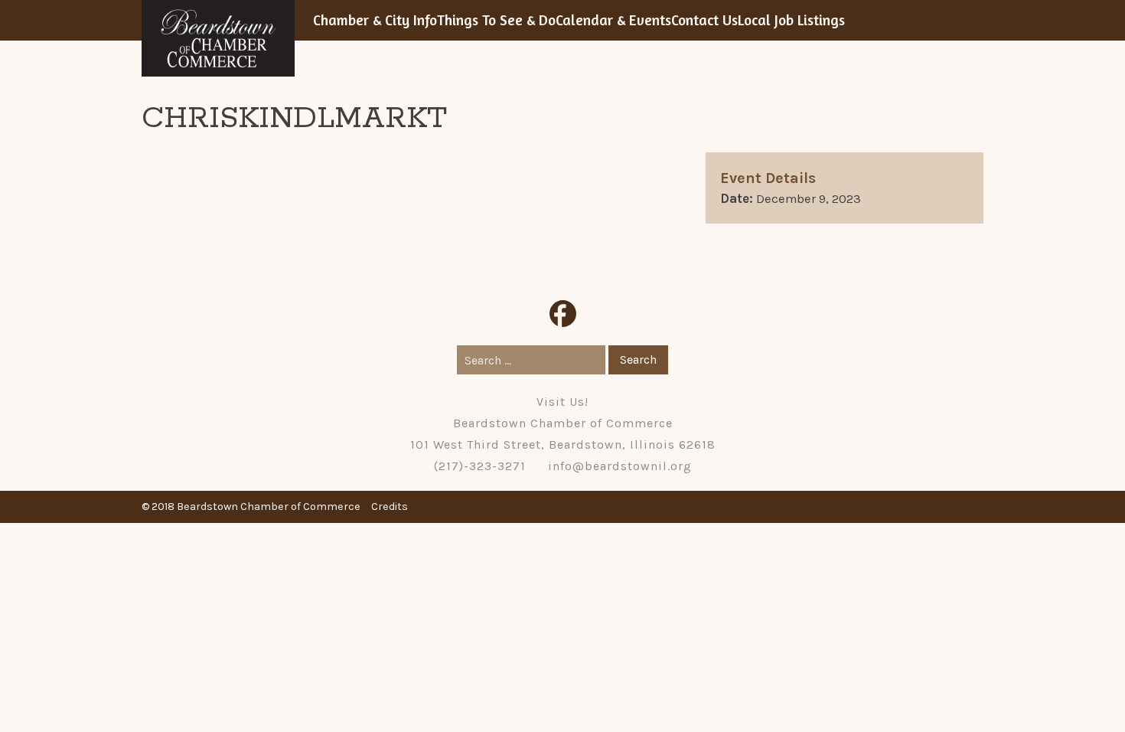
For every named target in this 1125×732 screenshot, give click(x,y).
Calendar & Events (613, 20)
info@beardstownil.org (620, 466)
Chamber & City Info (375, 20)
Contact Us (704, 20)
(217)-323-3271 (480, 466)
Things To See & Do (496, 20)
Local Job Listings (791, 20)
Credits (389, 506)
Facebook (562, 313)
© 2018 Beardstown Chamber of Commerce (251, 506)
